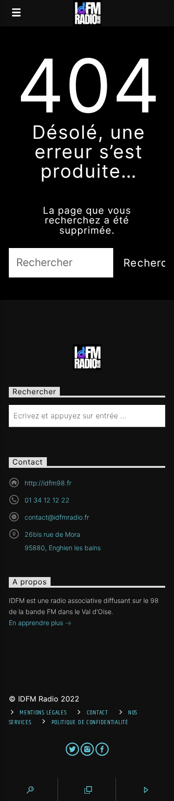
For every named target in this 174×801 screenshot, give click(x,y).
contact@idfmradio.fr (57, 517)
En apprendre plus (37, 623)
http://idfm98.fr (48, 483)
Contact (97, 713)
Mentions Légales (43, 713)
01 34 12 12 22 (47, 500)
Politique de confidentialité (90, 722)
